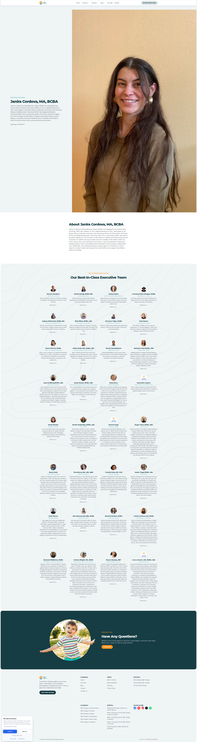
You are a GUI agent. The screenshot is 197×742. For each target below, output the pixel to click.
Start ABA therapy (47, 692)
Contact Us (84, 691)
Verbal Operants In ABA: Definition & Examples (117, 727)
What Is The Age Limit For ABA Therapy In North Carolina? (118, 713)
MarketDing (154, 739)
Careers (117, 3)
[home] (43, 2)
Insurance (110, 685)
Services (94, 3)
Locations (85, 3)
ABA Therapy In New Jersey (89, 719)
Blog (82, 685)
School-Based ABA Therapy (142, 680)
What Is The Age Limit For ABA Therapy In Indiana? (118, 718)
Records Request (112, 682)
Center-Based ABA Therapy (142, 682)
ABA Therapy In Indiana (87, 713)
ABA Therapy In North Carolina (90, 708)
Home (78, 3)
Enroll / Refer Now (149, 3)
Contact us (107, 647)
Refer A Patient (111, 680)
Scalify (148, 739)
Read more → (53, 305)
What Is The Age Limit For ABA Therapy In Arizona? (118, 723)
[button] (85, 2)
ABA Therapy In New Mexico (89, 716)
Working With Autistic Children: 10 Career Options (117, 709)
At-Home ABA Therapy (140, 685)
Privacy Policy (111, 688)
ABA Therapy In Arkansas (88, 722)
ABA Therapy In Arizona (87, 711)
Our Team (110, 3)
